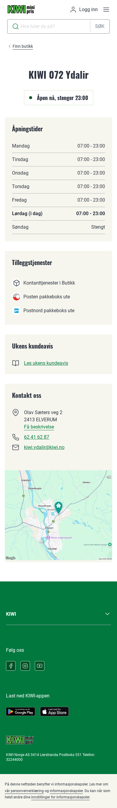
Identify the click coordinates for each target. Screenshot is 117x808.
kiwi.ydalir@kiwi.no (44, 447)
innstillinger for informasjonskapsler (60, 797)
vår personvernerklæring (24, 791)
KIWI (11, 614)
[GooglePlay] (20, 711)
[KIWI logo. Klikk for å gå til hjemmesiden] (21, 9)
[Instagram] (25, 666)
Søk (99, 26)
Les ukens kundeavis (46, 363)
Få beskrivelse (39, 427)
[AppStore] (54, 711)
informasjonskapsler (66, 791)
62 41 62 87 (36, 437)
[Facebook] (11, 666)
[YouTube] (39, 666)
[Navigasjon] (106, 9)
